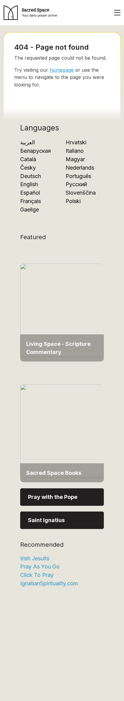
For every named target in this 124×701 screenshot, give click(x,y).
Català (28, 159)
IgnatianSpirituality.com (49, 583)
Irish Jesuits (34, 558)
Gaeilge (29, 209)
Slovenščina (81, 192)
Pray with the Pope (52, 497)
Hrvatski (76, 142)
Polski (73, 201)
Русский (76, 184)
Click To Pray (37, 575)
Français (30, 201)
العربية (27, 142)
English (29, 184)
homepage (62, 70)
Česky (28, 167)
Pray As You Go (40, 566)
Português (78, 176)
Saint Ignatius (46, 520)
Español (30, 192)
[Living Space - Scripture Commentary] (62, 310)
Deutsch (30, 176)
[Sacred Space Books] (62, 430)
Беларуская (35, 151)
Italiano (75, 151)
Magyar (75, 159)
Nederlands (80, 167)
